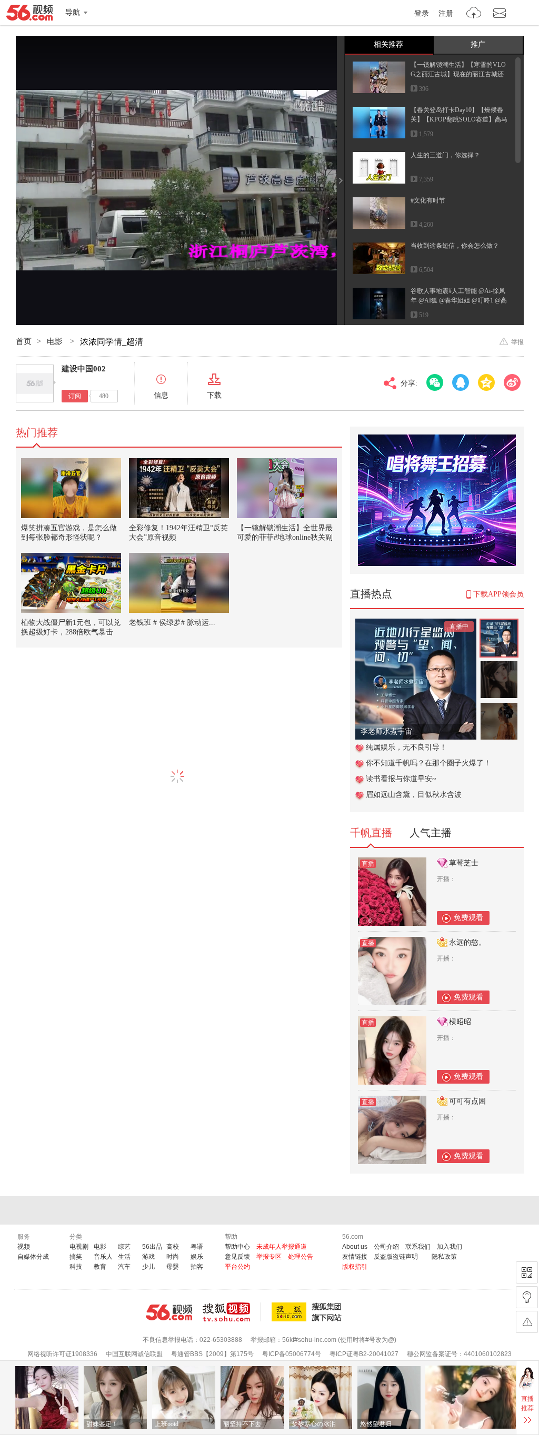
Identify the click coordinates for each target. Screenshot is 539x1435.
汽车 (124, 1266)
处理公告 (300, 1256)
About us (354, 1246)
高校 (172, 1246)
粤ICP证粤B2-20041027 (364, 1354)
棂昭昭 (460, 1022)
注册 (445, 13)
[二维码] (527, 1272)
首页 (24, 341)
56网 (169, 1312)
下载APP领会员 (498, 594)
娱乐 (197, 1256)
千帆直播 (371, 832)
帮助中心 (237, 1246)
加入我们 (449, 1246)
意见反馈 (237, 1256)
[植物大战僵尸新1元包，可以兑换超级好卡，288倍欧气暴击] (71, 583)
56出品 (152, 1246)
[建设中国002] (35, 383)
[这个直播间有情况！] (415, 624)
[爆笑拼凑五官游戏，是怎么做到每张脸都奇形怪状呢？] (71, 488)
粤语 (197, 1246)
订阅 (74, 396)
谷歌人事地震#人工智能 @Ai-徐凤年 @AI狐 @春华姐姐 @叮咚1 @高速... (459, 300)
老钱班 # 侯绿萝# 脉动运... (172, 622)
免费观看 (468, 918)
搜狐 (308, 1311)
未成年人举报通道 (281, 1246)
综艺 (124, 1246)
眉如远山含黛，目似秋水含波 (414, 795)
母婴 (172, 1266)
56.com (29, 15)
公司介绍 (386, 1246)
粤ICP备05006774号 (291, 1354)
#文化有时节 (428, 200)
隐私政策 (444, 1256)
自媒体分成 (33, 1256)
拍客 (197, 1266)
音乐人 (103, 1256)
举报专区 (269, 1256)
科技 (75, 1266)
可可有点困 (467, 1101)
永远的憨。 (467, 942)
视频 (23, 1246)
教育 (100, 1266)
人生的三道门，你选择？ (445, 155)
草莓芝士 (463, 863)
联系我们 (418, 1246)
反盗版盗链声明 (396, 1256)
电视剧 (78, 1246)
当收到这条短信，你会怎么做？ (455, 245)
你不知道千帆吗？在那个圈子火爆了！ (428, 763)
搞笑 (75, 1256)
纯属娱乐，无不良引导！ (406, 747)
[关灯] (527, 1297)
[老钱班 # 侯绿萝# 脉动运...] (179, 583)
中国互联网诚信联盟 (134, 1354)
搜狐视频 (232, 1311)
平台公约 (237, 1266)
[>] (474, 14)
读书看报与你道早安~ (401, 779)
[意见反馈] (527, 1322)
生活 (124, 1256)
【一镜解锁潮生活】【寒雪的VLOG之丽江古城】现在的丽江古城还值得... (458, 74)
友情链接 (354, 1256)
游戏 (148, 1256)
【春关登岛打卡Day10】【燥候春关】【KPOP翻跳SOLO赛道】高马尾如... (459, 119)
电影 (56, 341)
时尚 (172, 1256)
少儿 (148, 1266)
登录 (421, 13)
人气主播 (431, 832)
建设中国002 (84, 369)
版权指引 (354, 1266)
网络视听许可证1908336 (62, 1354)
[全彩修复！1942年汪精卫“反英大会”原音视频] (179, 488)
